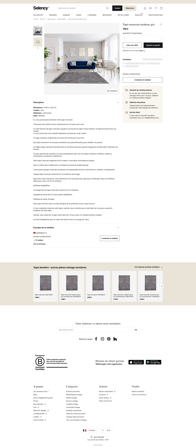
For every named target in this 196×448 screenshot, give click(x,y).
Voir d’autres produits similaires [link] (147, 267)
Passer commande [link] (107, 391)
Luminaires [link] (92, 15)
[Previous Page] (48, 59)
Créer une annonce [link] (139, 394)
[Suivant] (38, 48)
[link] (41, 8)
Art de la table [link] (123, 15)
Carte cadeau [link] (105, 398)
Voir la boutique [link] (39, 244)
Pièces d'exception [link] (155, 15)
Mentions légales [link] (41, 410)
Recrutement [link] (39, 404)
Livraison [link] (103, 394)
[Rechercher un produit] (107, 8)
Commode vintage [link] (73, 407)
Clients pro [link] (130, 8)
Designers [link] (53, 15)
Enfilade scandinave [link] (73, 410)
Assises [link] (78, 15)
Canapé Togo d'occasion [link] (75, 417)
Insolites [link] (138, 14)
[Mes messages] (150, 8)
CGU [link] (36, 407)
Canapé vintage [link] (72, 404)
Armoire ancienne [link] (73, 391)
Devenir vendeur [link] (138, 391)
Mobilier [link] (66, 15)
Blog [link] (35, 394)
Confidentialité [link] (40, 414)
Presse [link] (35, 401)
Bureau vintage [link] (72, 401)
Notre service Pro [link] (105, 401)
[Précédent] (38, 24)
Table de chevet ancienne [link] (76, 414)
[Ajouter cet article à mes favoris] (160, 24)
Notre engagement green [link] (43, 398)
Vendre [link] (117, 8)
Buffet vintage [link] (71, 398)
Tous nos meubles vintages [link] (76, 420)
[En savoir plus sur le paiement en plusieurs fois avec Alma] (142, 51)
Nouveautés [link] (38, 15)
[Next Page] (116, 59)
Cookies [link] (37, 417)
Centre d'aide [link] (39, 420)
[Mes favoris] (155, 8)
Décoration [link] (106, 15)
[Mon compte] (145, 8)
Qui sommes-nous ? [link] (40, 391)
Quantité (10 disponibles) (132, 33)
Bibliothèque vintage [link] (74, 394)
